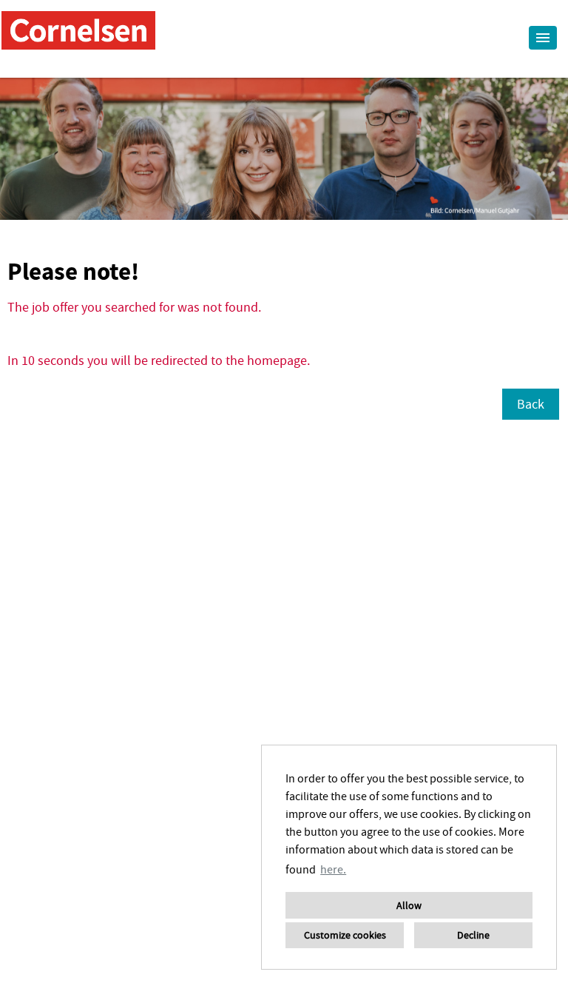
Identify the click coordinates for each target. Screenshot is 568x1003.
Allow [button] (409, 905)
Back (530, 403)
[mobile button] (543, 38)
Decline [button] (473, 935)
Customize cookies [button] (345, 935)
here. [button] (333, 869)
